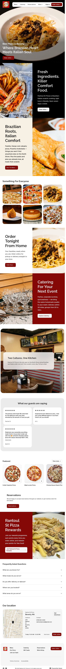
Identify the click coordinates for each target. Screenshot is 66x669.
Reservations (32, 4)
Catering (22, 4)
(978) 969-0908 (40, 620)
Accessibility (24, 661)
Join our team (14, 652)
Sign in (48, 4)
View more (8, 440)
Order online (56, 634)
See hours (47, 634)
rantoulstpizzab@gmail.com (44, 622)
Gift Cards (26, 650)
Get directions (57, 614)
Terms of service (14, 661)
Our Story (13, 650)
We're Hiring (40, 650)
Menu (15, 4)
